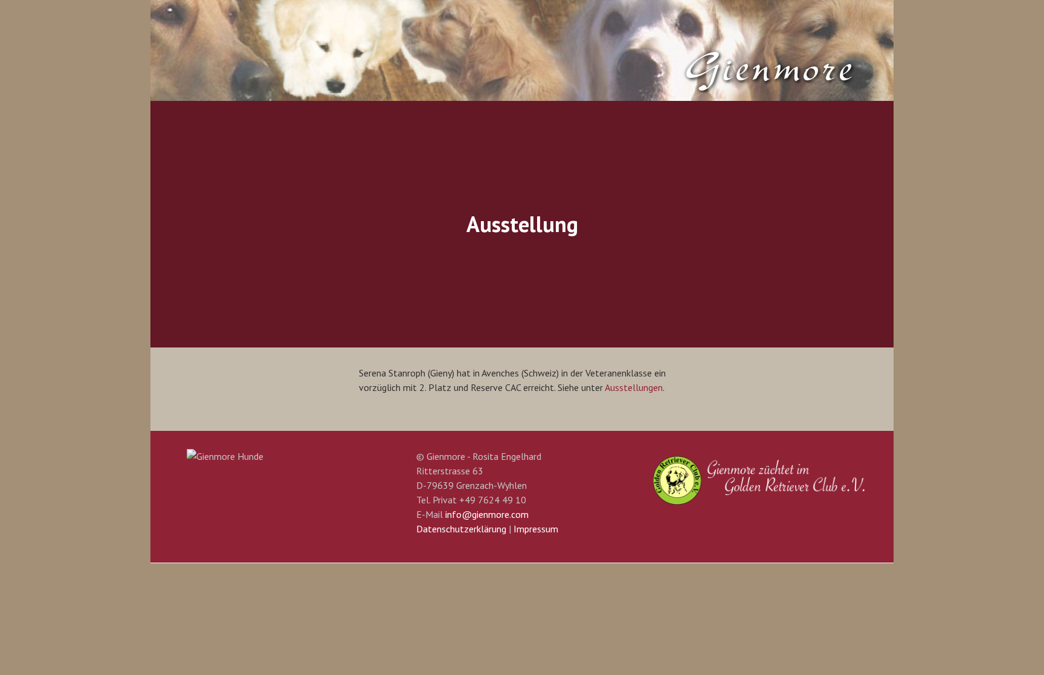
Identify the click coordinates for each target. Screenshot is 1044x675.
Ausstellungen (634, 387)
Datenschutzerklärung (461, 529)
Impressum (536, 529)
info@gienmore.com (487, 514)
